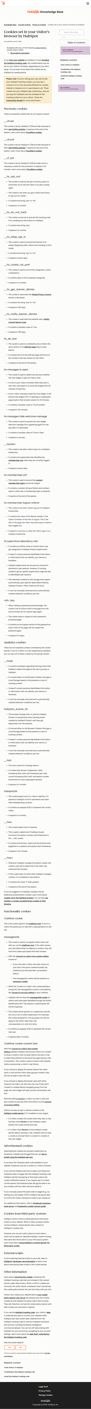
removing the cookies (23, 1277)
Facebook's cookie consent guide (32, 1206)
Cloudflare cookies (34, 132)
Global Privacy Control (41, 295)
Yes (9, 1347)
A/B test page (30, 347)
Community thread (14, 100)
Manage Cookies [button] (45, 1395)
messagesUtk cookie (38, 997)
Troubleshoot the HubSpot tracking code (19, 1372)
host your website (16, 60)
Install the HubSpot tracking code (16, 1376)
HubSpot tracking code (25, 1312)
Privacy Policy (45, 1391)
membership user (15, 460)
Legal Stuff (43, 1387)
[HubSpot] (3, 3)
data (48, 1312)
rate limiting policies (16, 129)
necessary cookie (20, 982)
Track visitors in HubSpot (13, 1368)
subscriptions (41, 48)
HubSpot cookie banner (14, 1113)
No (21, 1347)
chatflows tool (35, 924)
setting (32, 956)
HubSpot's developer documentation (19, 1261)
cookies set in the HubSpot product (19, 898)
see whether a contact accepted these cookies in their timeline (26, 901)
